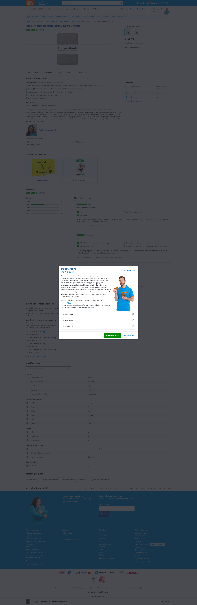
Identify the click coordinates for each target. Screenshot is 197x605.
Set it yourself (129, 335)
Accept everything (112, 335)
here (69, 303)
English (129, 270)
